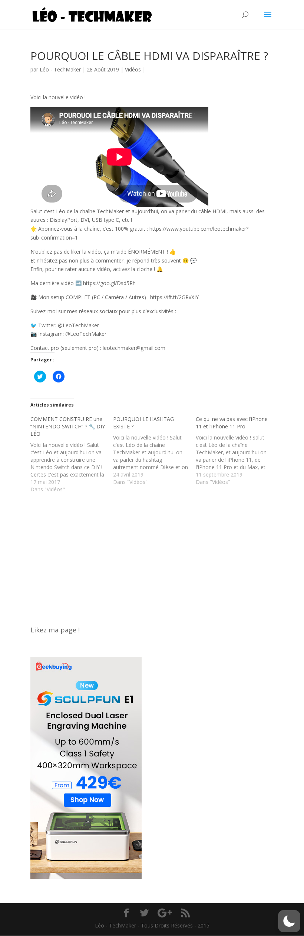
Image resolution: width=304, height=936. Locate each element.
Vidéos (133, 69)
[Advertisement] (152, 555)
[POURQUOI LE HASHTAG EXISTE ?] (154, 450)
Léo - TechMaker (60, 69)
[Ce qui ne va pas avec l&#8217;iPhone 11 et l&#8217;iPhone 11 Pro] (237, 450)
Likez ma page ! (55, 629)
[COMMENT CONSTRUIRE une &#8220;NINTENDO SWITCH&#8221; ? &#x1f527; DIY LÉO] (71, 454)
